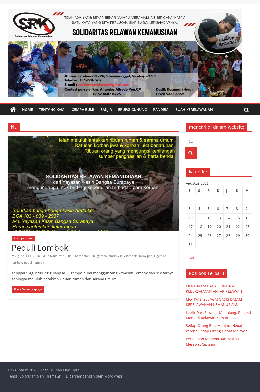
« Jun (190, 257)
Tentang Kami (52, 109)
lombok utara (135, 256)
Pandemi (161, 109)
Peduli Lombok (40, 247)
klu (122, 256)
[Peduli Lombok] (93, 138)
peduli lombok (34, 262)
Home (27, 109)
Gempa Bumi (83, 109)
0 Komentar (80, 256)
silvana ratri (56, 256)
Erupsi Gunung (132, 109)
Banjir (106, 109)
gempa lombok (107, 256)
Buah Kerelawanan (194, 109)
